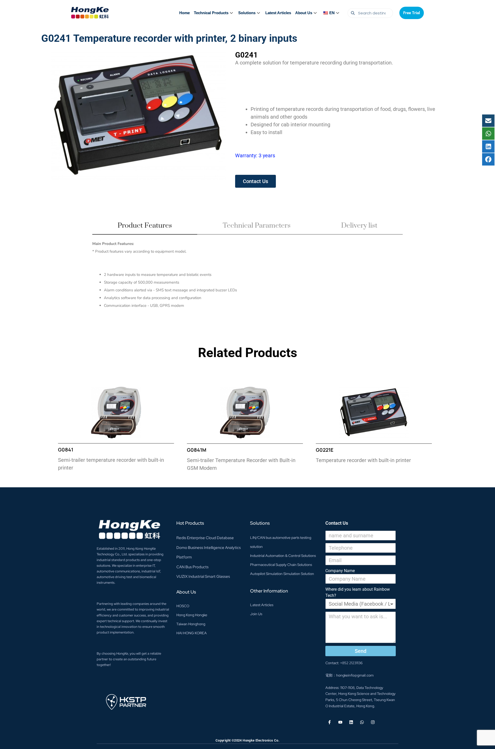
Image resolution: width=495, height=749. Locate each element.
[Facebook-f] (329, 722)
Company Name (340, 570)
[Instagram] (373, 722)
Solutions (246, 13)
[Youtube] (340, 722)
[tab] (144, 228)
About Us (303, 13)
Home (184, 13)
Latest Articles (278, 13)
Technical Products (211, 13)
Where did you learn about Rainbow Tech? (357, 592)
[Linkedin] (351, 722)
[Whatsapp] (362, 722)
